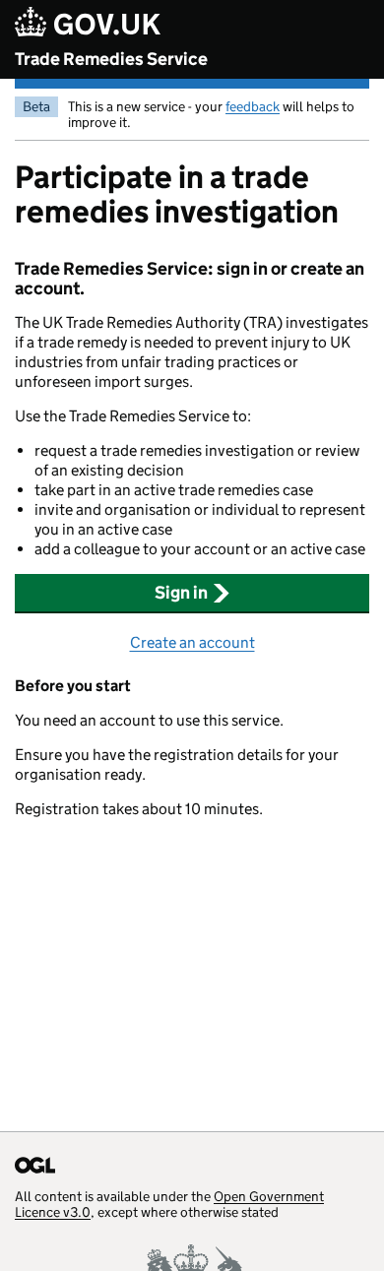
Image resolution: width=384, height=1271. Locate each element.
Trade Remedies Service (111, 59)
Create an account (192, 642)
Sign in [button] (181, 593)
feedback (252, 106)
